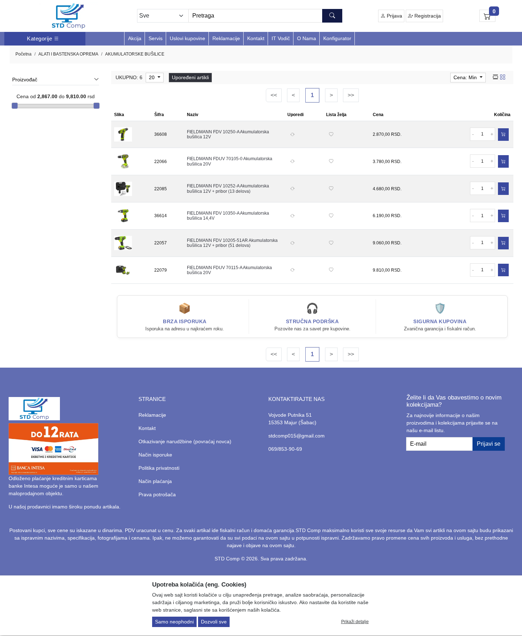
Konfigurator (337, 38)
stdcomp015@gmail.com (296, 436)
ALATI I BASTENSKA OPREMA (68, 54)
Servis (156, 38)
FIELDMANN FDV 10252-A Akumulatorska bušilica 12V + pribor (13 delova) (228, 188)
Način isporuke (155, 455)
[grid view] (502, 77)
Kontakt (255, 38)
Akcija (134, 38)
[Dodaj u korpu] (503, 134)
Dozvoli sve (214, 622)
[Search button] (332, 16)
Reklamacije (226, 38)
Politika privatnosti (158, 468)
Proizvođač (24, 79)
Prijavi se (488, 444)
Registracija (427, 16)
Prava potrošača (157, 494)
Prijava (393, 16)
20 (152, 77)
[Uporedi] (292, 134)
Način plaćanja (155, 481)
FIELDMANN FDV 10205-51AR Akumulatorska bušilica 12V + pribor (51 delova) (232, 243)
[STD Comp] (68, 16)
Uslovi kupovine (187, 38)
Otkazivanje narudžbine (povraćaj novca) (184, 441)
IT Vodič (281, 38)
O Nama (306, 38)
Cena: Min (465, 77)
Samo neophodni (174, 622)
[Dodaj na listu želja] (331, 134)
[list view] (495, 77)
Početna (23, 54)
